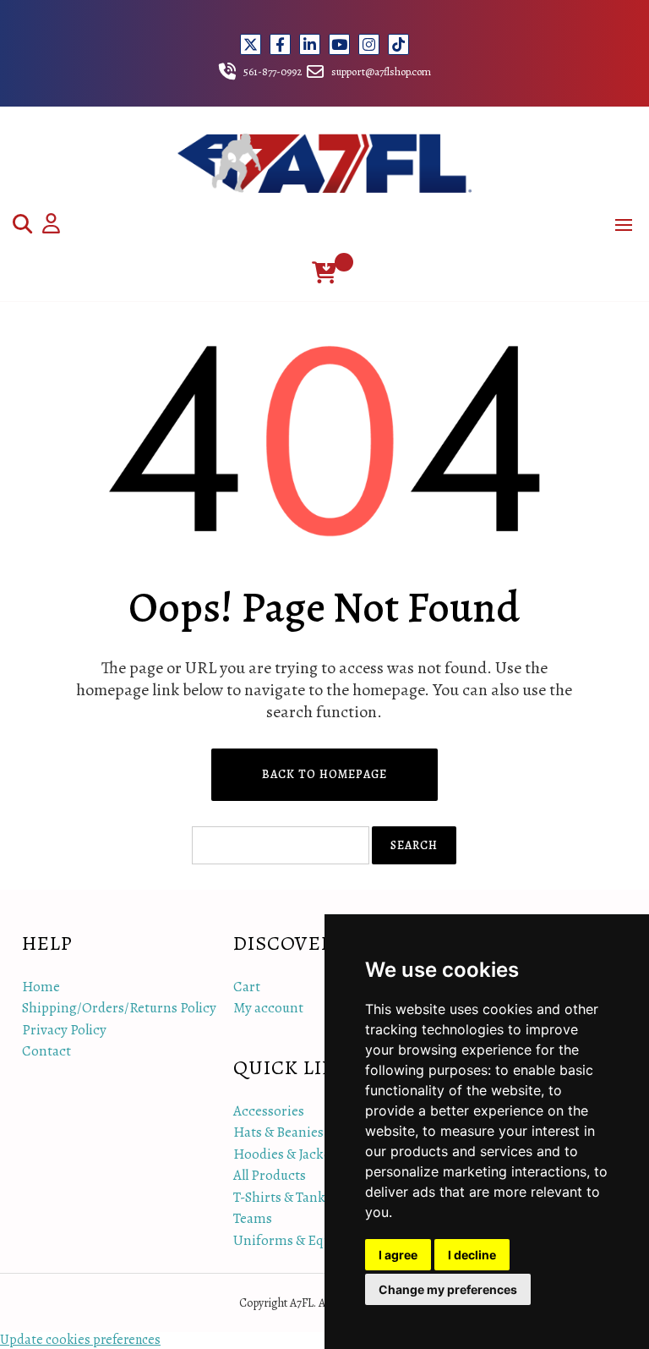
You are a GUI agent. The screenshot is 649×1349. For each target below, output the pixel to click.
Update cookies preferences (80, 1339)
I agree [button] (398, 1255)
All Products (269, 1175)
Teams (252, 1218)
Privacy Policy (64, 1029)
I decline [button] (472, 1255)
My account (268, 1007)
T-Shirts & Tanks (282, 1197)
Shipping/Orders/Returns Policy (119, 1007)
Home (41, 986)
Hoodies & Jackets (287, 1154)
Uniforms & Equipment (304, 1240)
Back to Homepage (324, 774)
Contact (46, 1051)
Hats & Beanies (278, 1132)
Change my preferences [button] (448, 1289)
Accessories (268, 1111)
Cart (246, 986)
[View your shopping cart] (324, 272)
